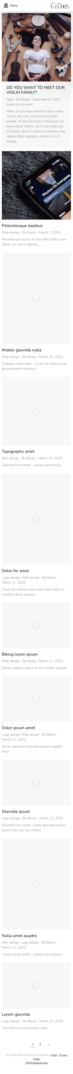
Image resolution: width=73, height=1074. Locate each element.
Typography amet (18, 451)
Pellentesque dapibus (22, 225)
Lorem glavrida (16, 1014)
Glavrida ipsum (16, 811)
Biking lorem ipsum (20, 654)
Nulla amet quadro (19, 935)
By (23, 99)
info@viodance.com (36, 1063)
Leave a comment (19, 104)
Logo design (11, 577)
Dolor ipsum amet (18, 728)
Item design (10, 458)
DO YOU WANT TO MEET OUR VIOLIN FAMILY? (36, 90)
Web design (11, 232)
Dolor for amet (15, 571)
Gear (10, 99)
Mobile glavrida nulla (22, 350)
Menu (14, 6)
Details (41, 185)
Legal (54, 1055)
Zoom (31, 185)
